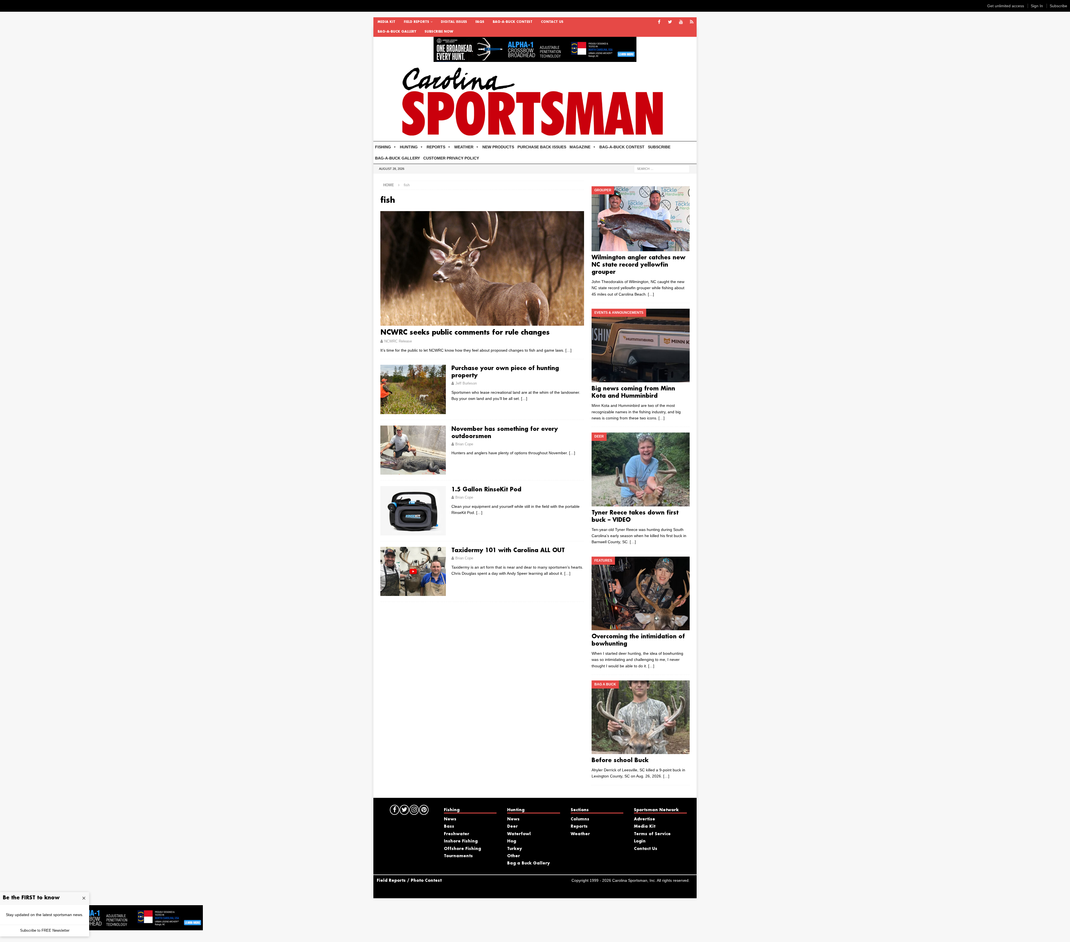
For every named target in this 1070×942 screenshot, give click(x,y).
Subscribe (1058, 6)
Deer (512, 826)
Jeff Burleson (466, 383)
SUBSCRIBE (659, 147)
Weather (580, 834)
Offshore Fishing (462, 849)
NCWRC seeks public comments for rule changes (465, 332)
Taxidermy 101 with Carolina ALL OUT (508, 550)
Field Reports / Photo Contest (409, 880)
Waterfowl (519, 834)
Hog (511, 841)
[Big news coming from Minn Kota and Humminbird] (640, 345)
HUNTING (409, 147)
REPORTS (436, 147)
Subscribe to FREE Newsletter (44, 930)
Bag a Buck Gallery (528, 863)
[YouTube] (681, 22)
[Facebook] (659, 22)
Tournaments (458, 856)
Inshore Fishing (461, 841)
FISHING (383, 147)
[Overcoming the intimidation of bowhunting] (640, 593)
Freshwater (456, 834)
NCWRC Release (398, 341)
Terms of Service (652, 834)
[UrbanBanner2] (535, 59)
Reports (579, 826)
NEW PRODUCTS (498, 147)
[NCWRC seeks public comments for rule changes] (482, 268)
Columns (580, 819)
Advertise (644, 819)
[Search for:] (662, 168)
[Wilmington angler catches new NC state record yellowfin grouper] (640, 218)
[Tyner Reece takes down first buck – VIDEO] (640, 469)
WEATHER (463, 147)
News (450, 819)
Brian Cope (464, 444)
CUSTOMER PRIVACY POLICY (451, 158)
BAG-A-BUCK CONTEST (512, 22)
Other (513, 856)
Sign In (1037, 6)
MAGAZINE (580, 147)
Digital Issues (454, 22)
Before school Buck (620, 760)
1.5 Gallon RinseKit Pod (486, 490)
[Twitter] (670, 22)
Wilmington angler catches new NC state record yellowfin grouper (638, 265)
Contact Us (552, 22)
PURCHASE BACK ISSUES (541, 147)
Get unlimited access (1005, 6)
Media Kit (386, 22)
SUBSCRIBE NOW (439, 31)
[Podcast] (692, 22)
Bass (449, 826)
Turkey (514, 849)
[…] (568, 350)
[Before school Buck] (640, 717)
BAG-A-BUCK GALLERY (397, 31)
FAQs (479, 22)
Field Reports (416, 22)
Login (640, 841)
